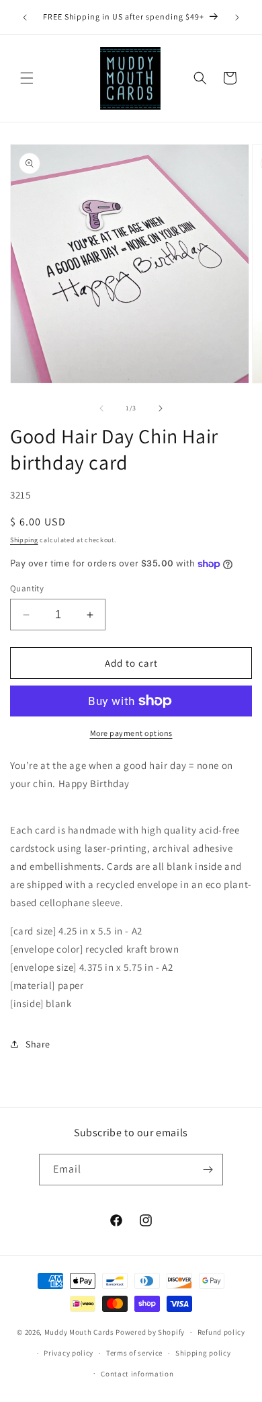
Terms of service (134, 1353)
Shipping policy (203, 1353)
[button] (27, 78)
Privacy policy (68, 1353)
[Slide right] (160, 408)
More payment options (131, 733)
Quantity (27, 588)
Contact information (137, 1373)
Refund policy (221, 1332)
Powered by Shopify (150, 1332)
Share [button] (38, 1044)
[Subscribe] (207, 1169)
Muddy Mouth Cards (79, 1332)
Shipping (24, 540)
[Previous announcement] (25, 17)
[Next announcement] (237, 17)
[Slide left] (101, 408)
